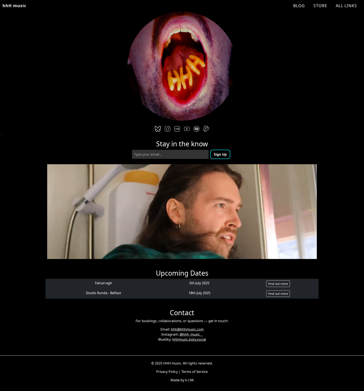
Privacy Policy (167, 371)
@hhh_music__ (191, 334)
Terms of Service (194, 371)
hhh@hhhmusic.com (187, 329)
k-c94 (189, 380)
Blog (299, 5)
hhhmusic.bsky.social (189, 339)
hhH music (14, 5)
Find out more (278, 284)
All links (346, 5)
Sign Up (220, 154)
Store (320, 5)
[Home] (182, 65)
